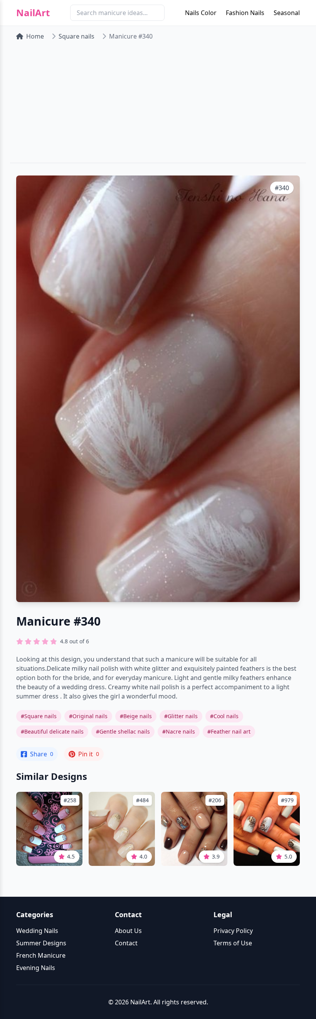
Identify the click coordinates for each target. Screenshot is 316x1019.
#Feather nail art (228, 731)
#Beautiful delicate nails (52, 731)
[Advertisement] (158, 105)
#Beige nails (136, 716)
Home (35, 36)
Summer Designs (41, 943)
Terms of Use (232, 943)
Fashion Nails (245, 12)
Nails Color (201, 12)
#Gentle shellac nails (123, 731)
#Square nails (39, 716)
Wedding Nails (37, 930)
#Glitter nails (181, 716)
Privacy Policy (233, 930)
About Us (128, 930)
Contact (126, 943)
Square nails (76, 36)
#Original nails (88, 716)
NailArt (33, 13)
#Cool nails (224, 716)
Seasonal (287, 12)
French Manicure (41, 955)
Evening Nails (35, 967)
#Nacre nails (178, 731)
